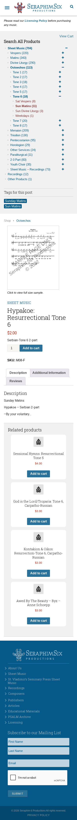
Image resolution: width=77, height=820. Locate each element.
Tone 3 (20, 82)
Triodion (19, 135)
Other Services (23, 150)
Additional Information (49, 372)
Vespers (19, 53)
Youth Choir (20, 164)
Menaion (19, 130)
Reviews (15, 381)
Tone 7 (20, 120)
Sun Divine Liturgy (29, 111)
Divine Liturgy (22, 62)
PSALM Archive (19, 717)
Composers (16, 693)
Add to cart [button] (38, 473)
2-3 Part (18, 159)
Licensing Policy (36, 20)
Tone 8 (20, 125)
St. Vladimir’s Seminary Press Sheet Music (34, 681)
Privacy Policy (38, 815)
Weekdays (24, 115)
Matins (18, 57)
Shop (7, 220)
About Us (15, 668)
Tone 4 (20, 86)
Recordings (18, 174)
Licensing (15, 722)
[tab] (18, 373)
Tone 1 (20, 72)
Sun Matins (26, 106)
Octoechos (21, 67)
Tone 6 (20, 96)
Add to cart (31, 348)
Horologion (20, 145)
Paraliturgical (21, 154)
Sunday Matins (15, 201)
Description (18, 372)
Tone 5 (20, 91)
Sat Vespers (25, 101)
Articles (14, 706)
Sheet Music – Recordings (30, 169)
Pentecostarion (23, 140)
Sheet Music (20, 48)
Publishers (16, 700)
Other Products (20, 179)
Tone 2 (20, 77)
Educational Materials (24, 711)
